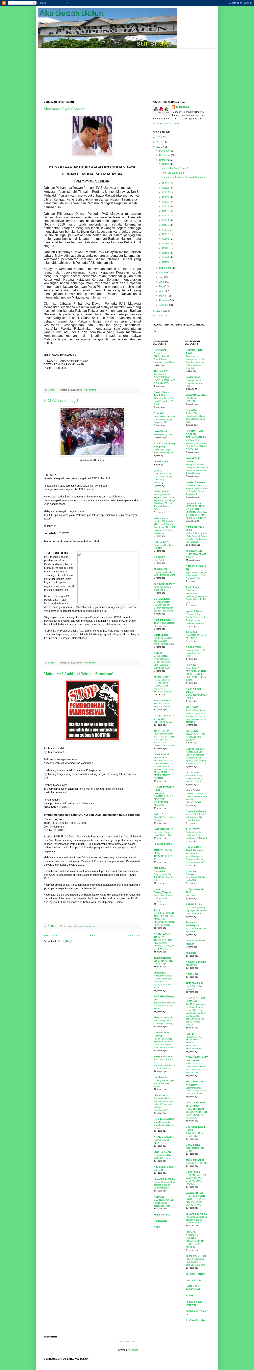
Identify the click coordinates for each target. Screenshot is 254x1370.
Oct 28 (165, 183)
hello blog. (190, 895)
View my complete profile (166, 123)
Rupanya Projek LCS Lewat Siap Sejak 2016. (196, 653)
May (161, 286)
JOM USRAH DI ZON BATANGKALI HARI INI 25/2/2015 (196, 1115)
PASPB (190, 1033)
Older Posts (134, 935)
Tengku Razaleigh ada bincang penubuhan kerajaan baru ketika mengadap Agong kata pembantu (196, 716)
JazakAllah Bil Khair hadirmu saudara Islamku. (163, 898)
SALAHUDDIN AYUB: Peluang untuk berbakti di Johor (164, 1203)
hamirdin (191, 952)
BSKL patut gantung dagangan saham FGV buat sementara (197, 910)
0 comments (90, 390)
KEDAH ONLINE (163, 1056)
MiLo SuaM (192, 707)
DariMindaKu (193, 1144)
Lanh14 (158, 470)
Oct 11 (165, 229)
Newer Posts (50, 935)
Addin (157, 1227)
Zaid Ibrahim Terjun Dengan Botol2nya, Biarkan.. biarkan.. (195, 778)
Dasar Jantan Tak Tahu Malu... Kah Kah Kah (164, 877)
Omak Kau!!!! (161, 754)
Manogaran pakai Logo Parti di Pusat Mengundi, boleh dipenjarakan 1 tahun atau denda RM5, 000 (196, 758)
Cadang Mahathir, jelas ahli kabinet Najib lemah (165, 1083)
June (162, 281)
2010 (159, 310)
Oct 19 (165, 206)
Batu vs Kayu (161, 542)
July (161, 277)
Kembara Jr (160, 1077)
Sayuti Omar (193, 377)
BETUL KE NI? (162, 598)
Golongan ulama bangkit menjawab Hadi (194, 383)
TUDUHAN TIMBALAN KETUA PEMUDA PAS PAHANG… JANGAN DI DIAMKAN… (164, 943)
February (164, 300)
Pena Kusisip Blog (164, 1119)
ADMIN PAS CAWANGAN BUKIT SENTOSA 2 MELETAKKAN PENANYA (163, 799)
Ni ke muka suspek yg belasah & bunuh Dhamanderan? (164, 1185)
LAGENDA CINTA (163, 829)
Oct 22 (165, 192)
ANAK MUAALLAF (164, 1137)
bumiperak (160, 972)
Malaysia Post (162, 1214)
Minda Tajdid (193, 790)
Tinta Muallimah (194, 983)
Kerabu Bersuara (195, 482)
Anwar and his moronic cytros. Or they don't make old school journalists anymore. (195, 362)
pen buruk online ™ (164, 584)
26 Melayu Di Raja (196, 1256)
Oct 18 (165, 211)
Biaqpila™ (159, 557)
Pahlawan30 (160, 1220)
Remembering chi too (164, 434)
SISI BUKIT (192, 731)
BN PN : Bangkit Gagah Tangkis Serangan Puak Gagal (164, 359)
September (165, 268)
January (163, 305)
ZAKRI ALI (159, 814)
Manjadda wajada (163, 1017)
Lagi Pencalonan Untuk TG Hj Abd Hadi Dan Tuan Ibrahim (196, 1091)
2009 (159, 315)
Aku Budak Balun (163, 1167)
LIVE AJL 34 (159, 560)
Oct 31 (165, 164)
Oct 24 (165, 187)
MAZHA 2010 (161, 676)
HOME (189, 1295)
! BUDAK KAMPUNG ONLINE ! (192, 1234)
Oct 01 (165, 262)
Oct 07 (165, 243)
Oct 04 (165, 257)
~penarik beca (194, 611)
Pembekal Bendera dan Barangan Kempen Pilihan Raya (164, 641)
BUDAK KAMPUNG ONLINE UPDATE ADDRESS (195, 1244)
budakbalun (182, 107)
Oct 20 (165, 201)
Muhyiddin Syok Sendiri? (64, 108)
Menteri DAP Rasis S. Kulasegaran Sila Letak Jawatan (196, 817)
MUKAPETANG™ (195, 1274)
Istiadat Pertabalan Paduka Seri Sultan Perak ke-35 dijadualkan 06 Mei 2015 (163, 981)
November (164, 155)
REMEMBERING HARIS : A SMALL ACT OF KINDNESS (164, 380)
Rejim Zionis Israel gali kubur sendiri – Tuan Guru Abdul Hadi (196, 575)
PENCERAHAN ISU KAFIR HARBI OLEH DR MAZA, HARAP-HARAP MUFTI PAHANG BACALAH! (164, 740)
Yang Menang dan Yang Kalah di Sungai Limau (164, 1125)
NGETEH (190, 401)
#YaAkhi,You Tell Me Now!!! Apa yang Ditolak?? (195, 737)
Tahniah (189, 557)
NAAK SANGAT (162, 934)
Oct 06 (165, 248)
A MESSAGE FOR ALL (197, 1163)
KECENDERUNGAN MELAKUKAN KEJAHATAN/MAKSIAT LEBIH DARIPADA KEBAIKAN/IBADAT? (196, 512)
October (163, 160)
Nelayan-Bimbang (196, 961)
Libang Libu (192, 772)
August (163, 272)
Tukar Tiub (191, 632)
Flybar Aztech (160, 626)
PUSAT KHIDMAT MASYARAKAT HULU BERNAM (195, 1105)
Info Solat (158, 1170)
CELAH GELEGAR (196, 748)
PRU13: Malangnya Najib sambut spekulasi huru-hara (195, 1262)
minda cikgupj (193, 503)
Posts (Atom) (65, 941)
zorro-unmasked (195, 1160)
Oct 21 (165, 197)
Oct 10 (165, 234)
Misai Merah (160, 569)
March (162, 295)
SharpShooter (161, 635)
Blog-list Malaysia (196, 811)
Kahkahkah (191, 965)
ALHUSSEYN (193, 829)
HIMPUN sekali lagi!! (62, 400)
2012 (159, 142)
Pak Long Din (193, 1280)
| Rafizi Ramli (161, 491)
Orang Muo (192, 410)
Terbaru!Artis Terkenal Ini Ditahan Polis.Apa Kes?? (164, 1005)
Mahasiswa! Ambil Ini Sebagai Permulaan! (78, 673)
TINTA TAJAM (161, 730)
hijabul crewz (161, 1095)
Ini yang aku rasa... (164, 1179)
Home (93, 935)
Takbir (157, 910)
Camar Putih (193, 1172)
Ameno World (193, 647)
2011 (159, 146)
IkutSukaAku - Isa (196, 1320)
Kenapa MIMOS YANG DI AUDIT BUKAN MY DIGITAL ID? (197, 446)
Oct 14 (165, 220)
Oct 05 (165, 253)
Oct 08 (165, 238)
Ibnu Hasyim (161, 461)
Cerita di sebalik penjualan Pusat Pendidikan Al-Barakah (196, 835)
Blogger (133, 1350)
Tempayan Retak (163, 700)
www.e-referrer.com (127, 1341)
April (161, 291)
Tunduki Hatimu (162, 957)
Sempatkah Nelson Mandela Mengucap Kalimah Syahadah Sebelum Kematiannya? (163, 1104)
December (164, 150)
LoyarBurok (160, 431)
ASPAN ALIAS (194, 904)
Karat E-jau (192, 974)
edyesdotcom (161, 518)
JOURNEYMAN (162, 1152)
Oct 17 (165, 215)
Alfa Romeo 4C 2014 (164, 722)
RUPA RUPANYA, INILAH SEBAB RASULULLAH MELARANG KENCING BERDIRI (163, 686)
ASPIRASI (159, 1196)
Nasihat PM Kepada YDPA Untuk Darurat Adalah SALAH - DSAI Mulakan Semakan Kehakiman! (164, 527)
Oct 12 (165, 225)
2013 (159, 137)
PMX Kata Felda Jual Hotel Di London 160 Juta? (164, 401)
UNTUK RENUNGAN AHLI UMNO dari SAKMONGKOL (196, 1202)
